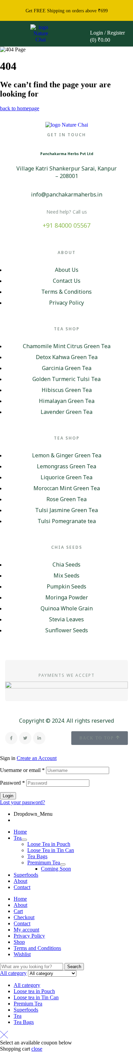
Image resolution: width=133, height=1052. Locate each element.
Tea (17, 838)
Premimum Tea (43, 862)
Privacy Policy (29, 936)
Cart (18, 911)
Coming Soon (56, 869)
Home (20, 832)
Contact (22, 887)
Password (12, 783)
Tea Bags (37, 856)
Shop (19, 942)
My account (26, 930)
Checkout (24, 917)
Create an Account (37, 758)
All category (27, 985)
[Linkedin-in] (39, 738)
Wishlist (22, 954)
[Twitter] (25, 738)
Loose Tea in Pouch (48, 844)
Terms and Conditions (37, 948)
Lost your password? (22, 802)
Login (8, 795)
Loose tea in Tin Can (36, 997)
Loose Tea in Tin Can (50, 850)
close (36, 1049)
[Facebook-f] (11, 738)
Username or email (22, 770)
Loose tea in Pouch (34, 991)
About (20, 881)
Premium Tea (28, 1003)
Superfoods (26, 875)
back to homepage (19, 108)
